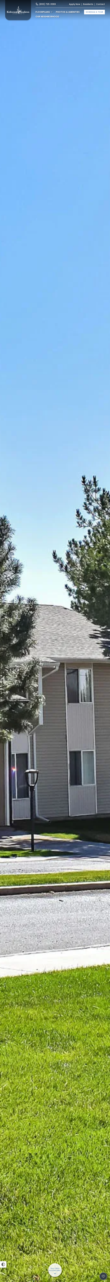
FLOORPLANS (43, 11)
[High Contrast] (3, 1264)
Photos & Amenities (68, 11)
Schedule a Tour (94, 12)
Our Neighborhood (47, 16)
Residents (88, 4)
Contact (100, 4)
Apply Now (74, 4)
